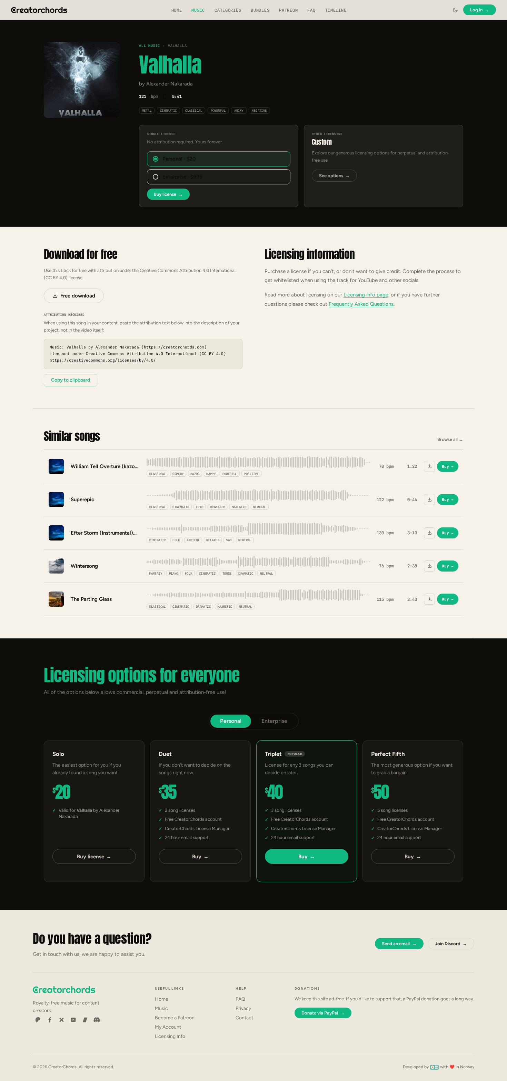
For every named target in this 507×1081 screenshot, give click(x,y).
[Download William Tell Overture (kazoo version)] (429, 466)
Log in (479, 9)
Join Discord (451, 943)
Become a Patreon (175, 1018)
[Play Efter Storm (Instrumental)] (56, 532)
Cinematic (168, 110)
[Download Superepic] (429, 499)
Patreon (288, 10)
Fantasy (155, 573)
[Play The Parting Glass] (56, 599)
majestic (239, 507)
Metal (146, 110)
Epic (199, 507)
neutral (259, 507)
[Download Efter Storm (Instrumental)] (429, 532)
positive (251, 474)
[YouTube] (73, 1020)
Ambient (193, 540)
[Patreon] (38, 1020)
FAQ (311, 10)
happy (211, 474)
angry (238, 110)
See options (334, 175)
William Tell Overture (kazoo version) (105, 466)
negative (259, 110)
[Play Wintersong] (56, 566)
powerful (218, 110)
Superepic (82, 499)
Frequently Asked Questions (361, 304)
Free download (77, 296)
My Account (168, 1027)
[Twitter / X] (61, 1020)
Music (198, 10)
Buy (448, 466)
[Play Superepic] (56, 499)
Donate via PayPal (323, 1013)
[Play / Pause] (82, 80)
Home (176, 10)
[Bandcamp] (85, 1020)
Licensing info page (366, 295)
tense (227, 573)
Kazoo (195, 474)
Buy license (168, 194)
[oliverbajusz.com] (434, 1066)
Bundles (260, 10)
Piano (173, 573)
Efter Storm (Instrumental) (102, 533)
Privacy (243, 1008)
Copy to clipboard (70, 380)
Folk (176, 540)
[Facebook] (49, 1020)
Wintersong (84, 566)
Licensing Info (170, 1036)
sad (228, 540)
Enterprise (274, 721)
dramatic (217, 507)
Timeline (336, 10)
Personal (230, 721)
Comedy (177, 474)
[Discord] (96, 1020)
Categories (228, 10)
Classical (193, 110)
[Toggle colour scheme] (455, 10)
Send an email (399, 943)
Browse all (450, 439)
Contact (244, 1018)
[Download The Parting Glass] (429, 599)
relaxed (212, 540)
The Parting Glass (91, 599)
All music (149, 45)
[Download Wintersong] (429, 566)
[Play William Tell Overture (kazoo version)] (56, 466)
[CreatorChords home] (39, 10)
